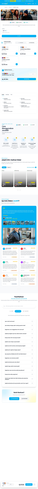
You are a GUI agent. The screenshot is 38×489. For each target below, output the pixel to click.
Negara (4, 167)
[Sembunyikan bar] (34, 484)
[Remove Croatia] (6, 30)
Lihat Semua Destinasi (31, 167)
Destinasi (10, 7)
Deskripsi (7, 94)
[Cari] (25, 4)
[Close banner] (36, 1)
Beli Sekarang (29, 484)
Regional (8, 167)
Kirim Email (25, 398)
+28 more (7, 47)
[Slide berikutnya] (20, 190)
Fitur (11, 94)
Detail (3, 94)
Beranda (6, 7)
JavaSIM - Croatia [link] (15, 7)
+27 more (9, 73)
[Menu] (35, 4)
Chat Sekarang (15, 398)
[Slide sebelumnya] (18, 190)
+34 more (25, 47)
